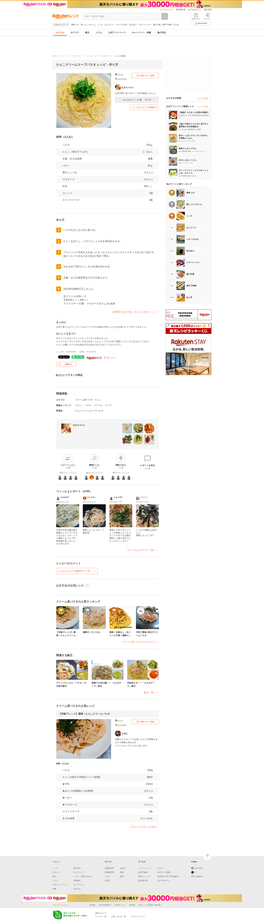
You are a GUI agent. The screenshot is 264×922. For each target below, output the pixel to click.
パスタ (88, 56)
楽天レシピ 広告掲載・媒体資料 (150, 905)
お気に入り (196, 19)
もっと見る (202, 98)
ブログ (160, 868)
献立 (87, 32)
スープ (108, 405)
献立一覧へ (150, 692)
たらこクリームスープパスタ (89, 410)
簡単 (122, 872)
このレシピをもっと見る (142, 826)
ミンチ (100, 25)
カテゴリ (74, 32)
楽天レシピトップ (60, 56)
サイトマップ (78, 872)
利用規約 (77, 880)
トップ (55, 868)
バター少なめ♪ (122, 25)
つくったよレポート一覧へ (141, 550)
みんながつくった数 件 (137, 100)
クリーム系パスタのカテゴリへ (139, 642)
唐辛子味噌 (167, 25)
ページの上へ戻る (207, 856)
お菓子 (107, 880)
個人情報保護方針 (105, 905)
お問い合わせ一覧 (118, 916)
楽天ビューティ (144, 876)
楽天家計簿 (180, 10)
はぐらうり (109, 25)
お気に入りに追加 (147, 75)
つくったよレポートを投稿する (144, 107)
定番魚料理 (109, 872)
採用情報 (132, 905)
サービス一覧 (100, 916)
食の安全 (161, 32)
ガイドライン (78, 885)
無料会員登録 (202, 23)
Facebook (199, 868)
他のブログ (111, 358)
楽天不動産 (143, 872)
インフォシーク (166, 10)
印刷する (68, 364)
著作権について (120, 905)
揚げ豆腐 (157, 25)
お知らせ (77, 889)
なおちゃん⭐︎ (79, 425)
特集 (54, 889)
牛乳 (64, 186)
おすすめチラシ (194, 10)
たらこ (98, 399)
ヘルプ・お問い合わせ (82, 876)
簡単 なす (75, 25)
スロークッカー (145, 25)
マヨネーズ (68, 179)
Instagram (199, 876)
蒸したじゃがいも (88, 25)
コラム (99, 32)
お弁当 (122, 868)
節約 (122, 876)
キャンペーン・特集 (141, 32)
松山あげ (133, 25)
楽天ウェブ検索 (163, 872)
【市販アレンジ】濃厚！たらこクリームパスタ (84, 713)
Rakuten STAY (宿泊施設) (167, 876)
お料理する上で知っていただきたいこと (134, 312)
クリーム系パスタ (103, 56)
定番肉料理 (109, 868)
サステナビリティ (138, 916)
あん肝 (176, 25)
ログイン (207, 19)
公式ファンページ (117, 32)
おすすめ (60, 32)
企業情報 (92, 905)
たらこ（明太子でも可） (75, 152)
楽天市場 (207, 10)
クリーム (98, 405)
